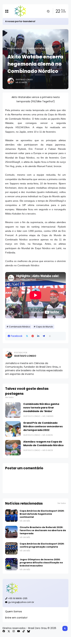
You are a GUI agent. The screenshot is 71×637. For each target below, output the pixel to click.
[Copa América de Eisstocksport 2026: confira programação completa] (11, 548)
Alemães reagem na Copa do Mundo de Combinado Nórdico (43, 443)
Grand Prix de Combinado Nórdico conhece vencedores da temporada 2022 (43, 426)
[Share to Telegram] (44, 336)
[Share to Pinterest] (33, 336)
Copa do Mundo (44, 326)
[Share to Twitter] (27, 336)
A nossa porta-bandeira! (20, 21)
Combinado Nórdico (37, 48)
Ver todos (9, 397)
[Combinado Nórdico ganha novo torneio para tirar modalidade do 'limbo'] (13, 410)
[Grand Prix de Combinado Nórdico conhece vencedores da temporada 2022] (13, 429)
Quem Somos (13, 611)
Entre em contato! (16, 617)
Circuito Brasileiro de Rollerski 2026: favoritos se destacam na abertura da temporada (43, 530)
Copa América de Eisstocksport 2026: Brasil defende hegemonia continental (42, 513)
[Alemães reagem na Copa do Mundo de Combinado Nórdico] (13, 447)
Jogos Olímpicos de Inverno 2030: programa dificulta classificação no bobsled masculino (41, 562)
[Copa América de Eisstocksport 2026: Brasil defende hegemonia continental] (11, 515)
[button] (50, 336)
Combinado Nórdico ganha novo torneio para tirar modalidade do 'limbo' (41, 407)
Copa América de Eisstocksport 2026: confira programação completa (42, 545)
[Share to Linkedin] (38, 336)
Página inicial (15, 48)
